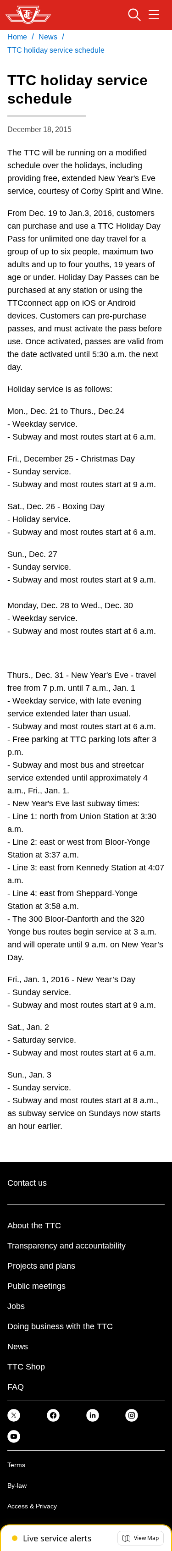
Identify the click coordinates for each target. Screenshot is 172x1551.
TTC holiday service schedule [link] (56, 50)
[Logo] (28, 15)
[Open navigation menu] (154, 14)
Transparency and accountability (66, 1245)
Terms (16, 1464)
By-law (17, 1485)
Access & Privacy (32, 1506)
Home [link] (17, 37)
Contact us (27, 1183)
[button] (140, 1538)
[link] (13, 1415)
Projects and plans (41, 1265)
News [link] (48, 37)
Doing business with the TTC (60, 1326)
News (17, 1346)
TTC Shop (26, 1366)
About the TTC (34, 1225)
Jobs (16, 1306)
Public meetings (36, 1286)
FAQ (15, 1387)
